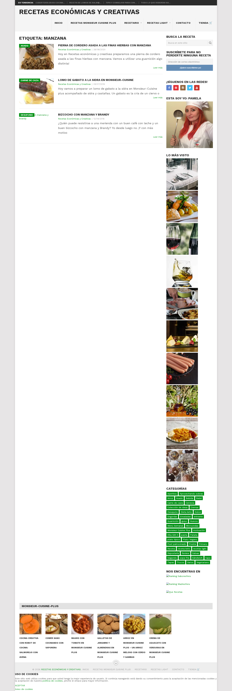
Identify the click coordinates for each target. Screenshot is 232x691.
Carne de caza (175, 503)
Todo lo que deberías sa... (156, 3)
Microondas (192, 525)
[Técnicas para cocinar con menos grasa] (182, 318)
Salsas (195, 553)
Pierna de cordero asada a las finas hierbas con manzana (104, 45)
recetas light (199, 548)
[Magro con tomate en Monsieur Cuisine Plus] (82, 624)
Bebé (199, 498)
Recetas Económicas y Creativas (79, 12)
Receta (171, 548)
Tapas (170, 562)
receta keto (184, 548)
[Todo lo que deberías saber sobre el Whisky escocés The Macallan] (182, 286)
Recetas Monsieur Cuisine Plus (93, 22)
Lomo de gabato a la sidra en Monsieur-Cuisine (96, 80)
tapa (207, 558)
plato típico (173, 539)
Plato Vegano (190, 539)
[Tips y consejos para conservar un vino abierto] (182, 254)
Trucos (180, 562)
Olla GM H (172, 535)
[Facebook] (169, 87)
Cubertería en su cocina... (50, 3)
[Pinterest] (176, 87)
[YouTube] (196, 87)
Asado (179, 498)
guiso (184, 521)
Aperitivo (172, 493)
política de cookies (52, 680)
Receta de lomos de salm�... (85, 3)
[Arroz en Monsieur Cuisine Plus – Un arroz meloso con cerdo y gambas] (134, 624)
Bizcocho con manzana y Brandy (83, 114)
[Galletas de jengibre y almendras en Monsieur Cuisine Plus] (108, 624)
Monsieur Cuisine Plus (178, 530)
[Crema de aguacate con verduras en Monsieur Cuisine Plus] (160, 624)
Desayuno (172, 512)
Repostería (173, 553)
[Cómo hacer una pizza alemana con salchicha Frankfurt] (182, 383)
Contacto (183, 22)
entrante (198, 516)
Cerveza (190, 503)
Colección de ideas (177, 507)
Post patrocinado (176, 544)
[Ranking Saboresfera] (178, 576)
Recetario (131, 22)
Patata (193, 535)
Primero (203, 544)
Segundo (172, 558)
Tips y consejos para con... (121, 3)
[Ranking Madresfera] (178, 584)
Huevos (194, 521)
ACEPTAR (20, 685)
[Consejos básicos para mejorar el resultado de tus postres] (182, 480)
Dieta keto (186, 512)
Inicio (58, 22)
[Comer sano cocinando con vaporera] (56, 624)
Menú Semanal (175, 525)
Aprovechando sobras (191, 493)
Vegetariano (202, 562)
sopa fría (184, 558)
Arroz (170, 498)
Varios (190, 562)
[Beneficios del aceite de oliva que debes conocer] (182, 416)
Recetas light (157, 22)
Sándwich (197, 558)
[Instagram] (183, 87)
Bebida (189, 498)
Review (185, 553)
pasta (184, 535)
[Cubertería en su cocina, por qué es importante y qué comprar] (182, 189)
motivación (199, 530)
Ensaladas (185, 516)
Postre (192, 544)
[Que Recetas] (174, 592)
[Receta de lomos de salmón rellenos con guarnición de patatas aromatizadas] (182, 221)
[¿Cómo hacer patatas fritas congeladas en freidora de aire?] (182, 448)
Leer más (158, 68)
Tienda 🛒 (205, 22)
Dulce (198, 512)
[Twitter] (190, 87)
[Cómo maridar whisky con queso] (182, 351)
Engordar (172, 516)
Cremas (195, 507)
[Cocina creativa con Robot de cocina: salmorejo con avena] (30, 624)
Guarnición (172, 521)
